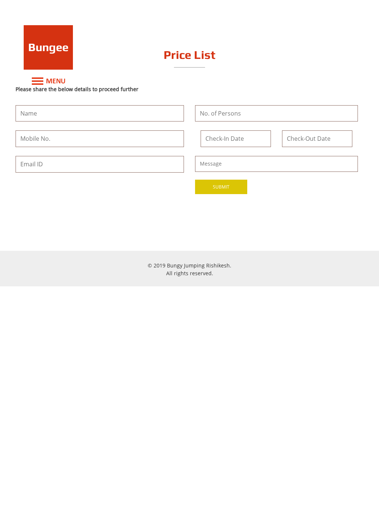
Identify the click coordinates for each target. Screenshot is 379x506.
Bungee (48, 47)
